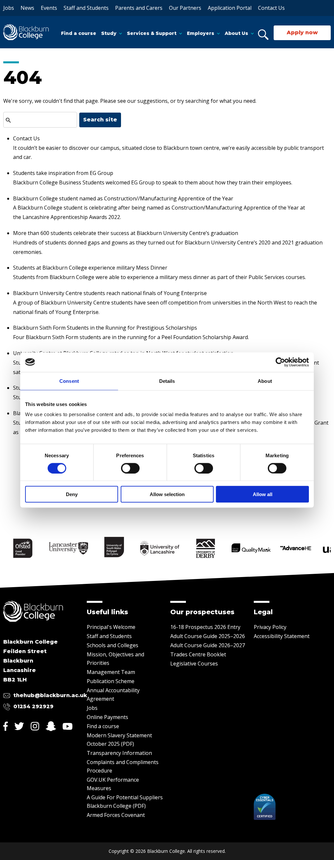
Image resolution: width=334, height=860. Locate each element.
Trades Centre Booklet (198, 654)
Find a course (78, 33)
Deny (72, 494)
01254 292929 (33, 706)
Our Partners (185, 7)
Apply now (302, 32)
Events (49, 7)
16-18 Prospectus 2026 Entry (205, 627)
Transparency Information (119, 753)
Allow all (262, 494)
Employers (200, 33)
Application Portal (229, 7)
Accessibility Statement (282, 636)
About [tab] (265, 380)
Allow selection (167, 494)
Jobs (8, 7)
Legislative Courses (194, 663)
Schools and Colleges (112, 645)
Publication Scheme (110, 681)
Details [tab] (167, 380)
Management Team (111, 672)
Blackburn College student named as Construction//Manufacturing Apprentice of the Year (123, 198)
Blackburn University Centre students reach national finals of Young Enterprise (110, 293)
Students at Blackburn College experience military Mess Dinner (90, 267)
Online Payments (107, 717)
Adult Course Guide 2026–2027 (207, 645)
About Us (236, 33)
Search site (100, 120)
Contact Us (271, 7)
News (27, 7)
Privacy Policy (270, 627)
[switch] (130, 468)
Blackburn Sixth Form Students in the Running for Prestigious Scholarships (105, 327)
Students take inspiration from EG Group (63, 173)
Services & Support (151, 33)
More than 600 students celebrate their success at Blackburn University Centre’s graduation (125, 233)
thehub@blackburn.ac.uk (50, 695)
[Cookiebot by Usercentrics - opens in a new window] (280, 362)
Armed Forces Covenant (116, 815)
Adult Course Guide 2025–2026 (207, 636)
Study (108, 33)
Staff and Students (86, 7)
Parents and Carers (138, 7)
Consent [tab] (69, 380)
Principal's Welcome (111, 627)
